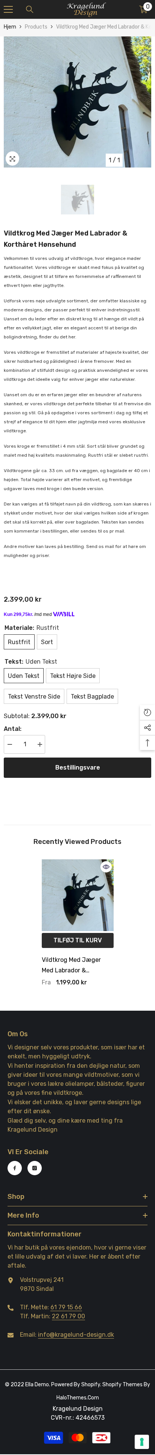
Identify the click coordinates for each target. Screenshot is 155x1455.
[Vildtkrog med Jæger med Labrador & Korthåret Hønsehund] (78, 895)
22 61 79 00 (68, 1316)
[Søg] (29, 9)
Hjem (10, 27)
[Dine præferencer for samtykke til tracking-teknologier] (142, 1442)
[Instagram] (34, 1168)
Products (36, 27)
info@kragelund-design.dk (76, 1334)
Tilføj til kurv (77, 940)
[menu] (8, 9)
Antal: (12, 728)
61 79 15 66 (66, 1307)
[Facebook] (15, 1168)
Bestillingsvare (77, 767)
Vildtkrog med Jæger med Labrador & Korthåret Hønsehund (72, 966)
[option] (77, 102)
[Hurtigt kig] (106, 866)
